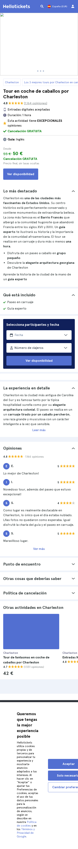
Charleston (12, 82)
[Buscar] (42, 6)
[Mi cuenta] (72, 6)
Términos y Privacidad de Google (26, 833)
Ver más (39, 549)
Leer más (39, 430)
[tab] (39, 191)
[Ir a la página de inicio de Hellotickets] (17, 6)
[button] (39, 191)
